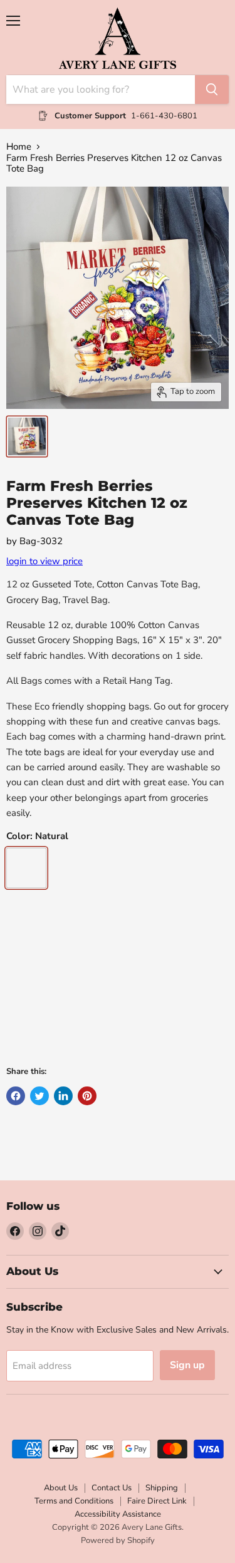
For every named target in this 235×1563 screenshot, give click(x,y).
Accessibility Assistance (118, 1514)
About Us (61, 1487)
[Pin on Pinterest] (87, 1095)
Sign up (187, 1365)
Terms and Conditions (73, 1501)
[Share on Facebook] (15, 1095)
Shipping (161, 1487)
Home (18, 147)
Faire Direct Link (157, 1501)
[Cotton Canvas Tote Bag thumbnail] (27, 436)
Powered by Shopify (118, 1540)
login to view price (44, 561)
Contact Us (111, 1487)
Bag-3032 (41, 541)
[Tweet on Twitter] (39, 1095)
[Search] (212, 89)
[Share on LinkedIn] (63, 1095)
